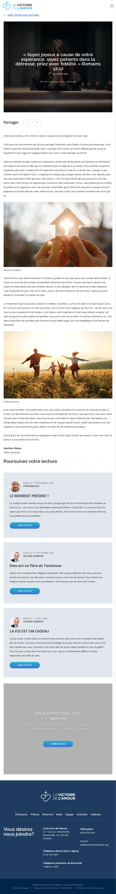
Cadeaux (95, 814)
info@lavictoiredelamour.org (94, 844)
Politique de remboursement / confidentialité (53, 888)
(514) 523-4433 (50, 854)
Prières (35, 814)
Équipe (70, 814)
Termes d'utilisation (20, 888)
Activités (82, 814)
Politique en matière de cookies (90, 888)
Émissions (21, 814)
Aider (59, 814)
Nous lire (47, 814)
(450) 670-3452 (87, 832)
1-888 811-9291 (51, 866)
